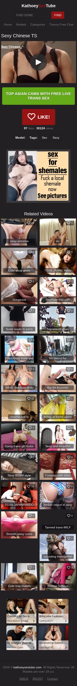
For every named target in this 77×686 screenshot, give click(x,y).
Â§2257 (38, 678)
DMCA (23, 678)
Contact (52, 678)
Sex (44, 137)
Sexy (56, 137)
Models (21, 24)
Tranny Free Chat (61, 24)
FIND (57, 15)
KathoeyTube (39, 5)
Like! (44, 117)
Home (8, 24)
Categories (37, 24)
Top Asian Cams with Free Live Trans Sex (38, 96)
